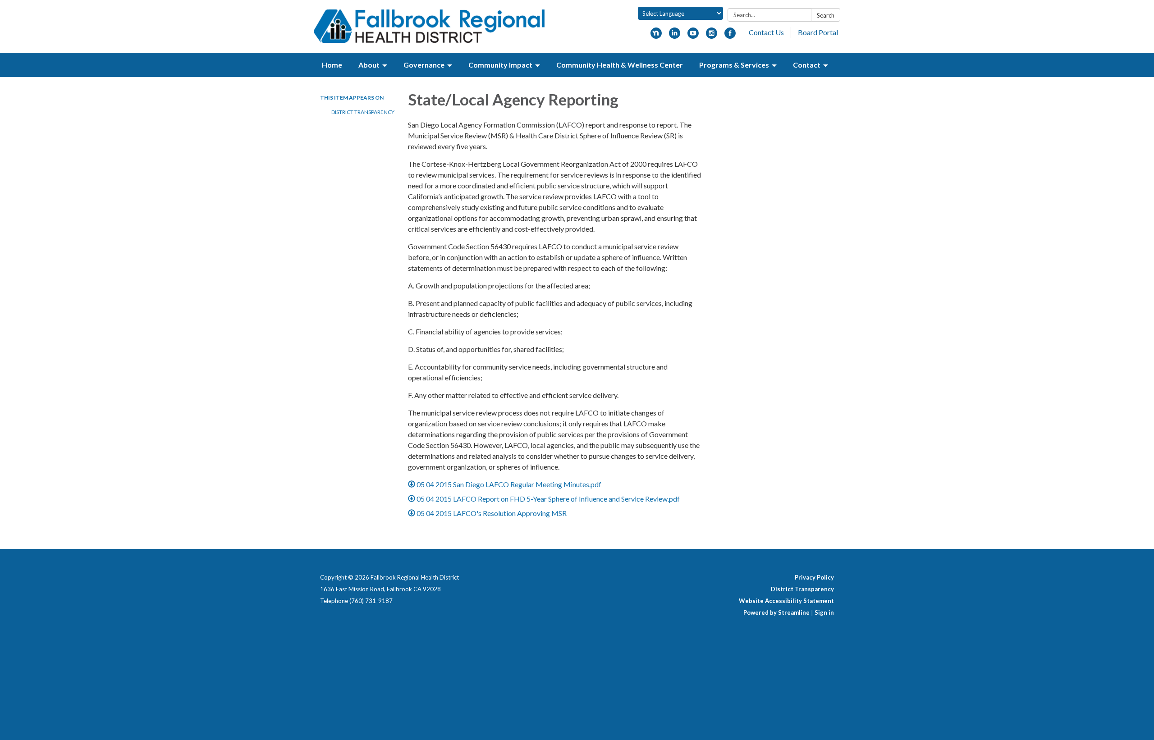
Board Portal (818, 32)
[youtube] (693, 36)
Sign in (824, 612)
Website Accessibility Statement (786, 600)
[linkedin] (674, 36)
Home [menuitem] (332, 64)
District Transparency (362, 112)
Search (825, 15)
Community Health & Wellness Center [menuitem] (619, 64)
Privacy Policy (814, 577)
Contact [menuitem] (806, 64)
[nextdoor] (656, 36)
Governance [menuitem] (423, 64)
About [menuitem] (369, 64)
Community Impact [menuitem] (500, 64)
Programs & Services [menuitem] (734, 64)
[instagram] (711, 36)
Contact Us (766, 32)
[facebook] (730, 36)
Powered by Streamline (776, 612)
